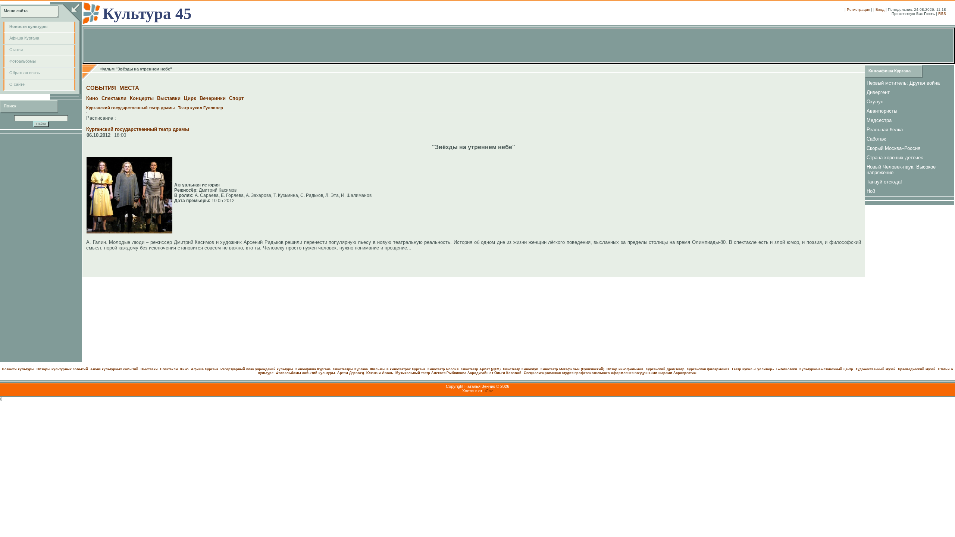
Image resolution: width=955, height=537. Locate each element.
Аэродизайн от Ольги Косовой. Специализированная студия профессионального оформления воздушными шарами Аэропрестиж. (582, 373)
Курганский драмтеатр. (666, 369)
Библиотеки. (787, 369)
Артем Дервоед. (351, 373)
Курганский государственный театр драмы (130, 108)
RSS (942, 14)
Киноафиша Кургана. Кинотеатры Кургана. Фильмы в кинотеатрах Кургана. (360, 369)
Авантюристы (882, 111)
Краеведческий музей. (917, 369)
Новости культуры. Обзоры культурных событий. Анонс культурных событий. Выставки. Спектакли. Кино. (96, 369)
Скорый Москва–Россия (893, 148)
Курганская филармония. (708, 369)
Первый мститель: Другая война (903, 83)
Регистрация (858, 9)
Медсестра (879, 120)
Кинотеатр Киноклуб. (521, 369)
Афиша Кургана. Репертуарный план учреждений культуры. (242, 369)
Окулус (875, 101)
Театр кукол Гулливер (200, 108)
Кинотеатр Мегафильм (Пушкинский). (573, 369)
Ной (871, 191)
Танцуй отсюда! (884, 182)
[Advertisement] (41, 248)
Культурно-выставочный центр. (826, 369)
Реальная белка (885, 129)
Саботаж (876, 139)
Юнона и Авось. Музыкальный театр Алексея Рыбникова (416, 373)
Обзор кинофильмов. (626, 369)
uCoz (488, 391)
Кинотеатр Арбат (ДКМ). (481, 369)
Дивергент (878, 92)
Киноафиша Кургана (889, 71)
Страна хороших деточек (895, 157)
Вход (880, 9)
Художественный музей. (876, 369)
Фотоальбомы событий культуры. (306, 373)
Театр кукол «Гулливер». (753, 369)
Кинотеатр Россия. (444, 369)
